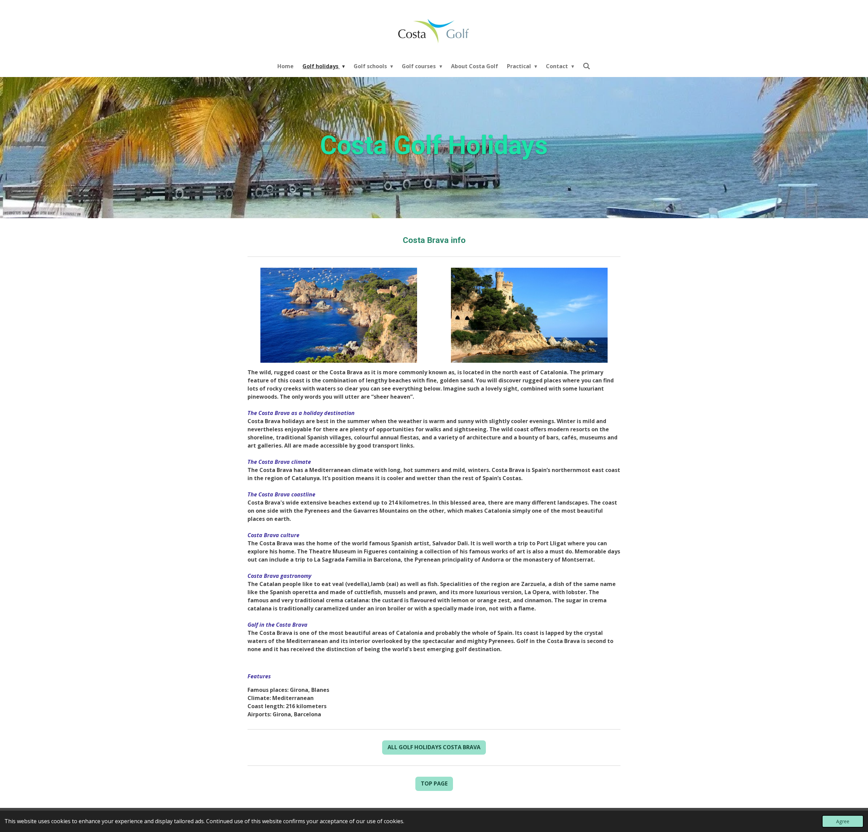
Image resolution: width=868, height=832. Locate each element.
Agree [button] (842, 821)
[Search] (586, 65)
